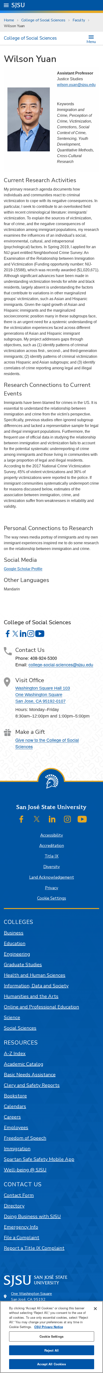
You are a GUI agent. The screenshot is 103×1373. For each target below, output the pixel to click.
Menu (91, 41)
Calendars (15, 1106)
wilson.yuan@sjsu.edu (76, 85)
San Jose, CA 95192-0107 (40, 701)
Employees (16, 1127)
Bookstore (15, 1096)
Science (12, 1017)
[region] (51, 1337)
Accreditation (51, 845)
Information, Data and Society (36, 986)
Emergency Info (21, 1227)
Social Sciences (20, 1028)
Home (9, 20)
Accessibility (51, 835)
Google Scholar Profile (23, 569)
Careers (12, 1117)
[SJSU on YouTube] (82, 819)
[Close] (95, 1308)
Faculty (79, 20)
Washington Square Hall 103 (42, 688)
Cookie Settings (51, 898)
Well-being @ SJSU (25, 1170)
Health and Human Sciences (34, 975)
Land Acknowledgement (51, 877)
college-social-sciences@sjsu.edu (61, 664)
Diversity (51, 867)
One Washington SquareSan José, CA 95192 (31, 1296)
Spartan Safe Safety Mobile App (39, 1159)
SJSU (18, 5)
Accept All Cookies (51, 1364)
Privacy (51, 888)
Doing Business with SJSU (32, 1216)
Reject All (51, 1350)
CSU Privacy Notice (48, 1326)
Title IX (51, 856)
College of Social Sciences (43, 20)
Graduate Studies (23, 964)
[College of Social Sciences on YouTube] (39, 633)
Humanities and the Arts (31, 996)
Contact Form (19, 1195)
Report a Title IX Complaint (34, 1248)
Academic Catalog (23, 1064)
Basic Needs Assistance (30, 1074)
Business (13, 933)
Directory (14, 1206)
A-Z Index (15, 1053)
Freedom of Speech (25, 1138)
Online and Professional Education (41, 1007)
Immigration (17, 1148)
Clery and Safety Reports (32, 1085)
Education (14, 943)
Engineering (17, 954)
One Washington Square (38, 694)
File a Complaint (21, 1237)
